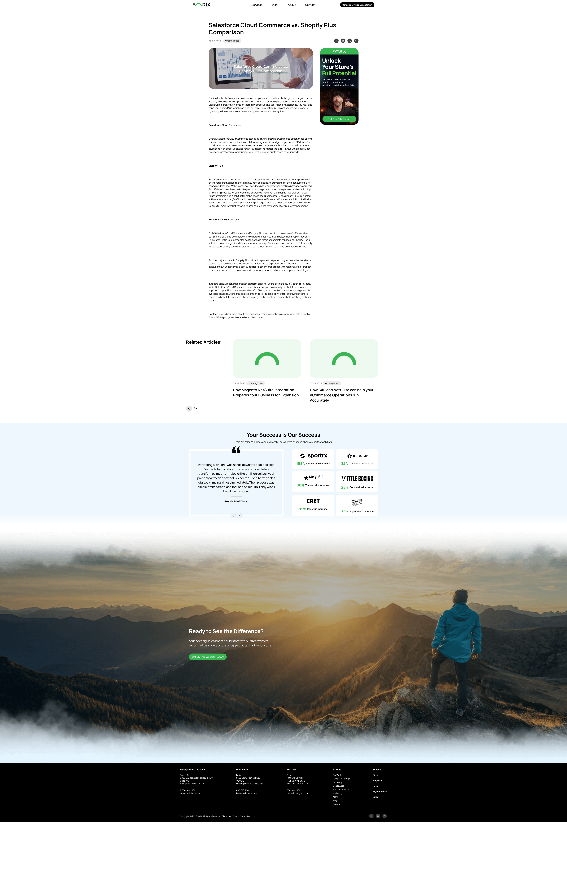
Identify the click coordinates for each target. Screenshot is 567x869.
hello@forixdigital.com (190, 793)
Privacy (236, 816)
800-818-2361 (242, 790)
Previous (233, 515)
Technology (338, 782)
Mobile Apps (338, 785)
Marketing (337, 793)
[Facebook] (371, 817)
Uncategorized (232, 40)
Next (239, 515)
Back (196, 408)
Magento (377, 780)
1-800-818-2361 (187, 790)
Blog (335, 800)
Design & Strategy (341, 778)
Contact (310, 4)
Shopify (377, 769)
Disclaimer (227, 816)
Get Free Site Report (339, 119)
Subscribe (245, 816)
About (292, 4)
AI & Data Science (341, 789)
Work (275, 4)
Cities (375, 775)
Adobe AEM (215, 317)
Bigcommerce (380, 791)
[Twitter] (384, 817)
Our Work (337, 775)
